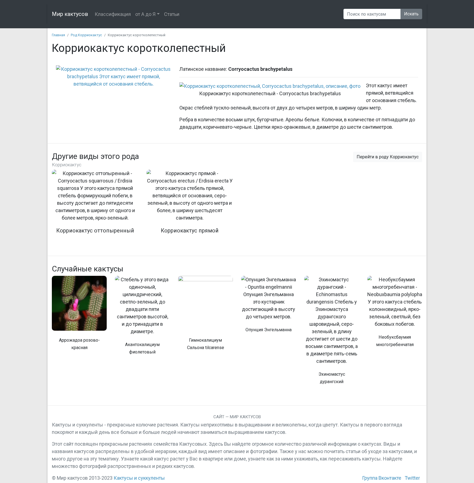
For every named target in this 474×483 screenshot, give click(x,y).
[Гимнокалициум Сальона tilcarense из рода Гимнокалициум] (205, 316)
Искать (411, 13)
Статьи (171, 14)
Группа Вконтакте (381, 478)
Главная (58, 35)
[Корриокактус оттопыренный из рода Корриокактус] (95, 205)
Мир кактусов (70, 14)
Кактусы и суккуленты (139, 478)
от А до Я (145, 14)
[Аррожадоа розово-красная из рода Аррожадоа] (79, 316)
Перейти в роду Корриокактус (388, 156)
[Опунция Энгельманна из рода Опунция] (268, 307)
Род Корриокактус (86, 35)
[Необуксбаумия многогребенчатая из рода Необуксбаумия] (394, 314)
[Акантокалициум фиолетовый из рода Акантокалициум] (142, 318)
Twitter (412, 478)
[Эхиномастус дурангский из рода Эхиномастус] (331, 333)
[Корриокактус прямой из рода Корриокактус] (189, 205)
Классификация (113, 14)
